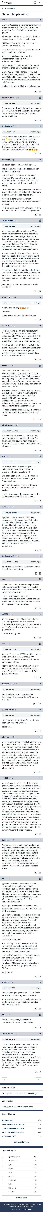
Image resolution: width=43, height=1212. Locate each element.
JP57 (3, 878)
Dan (3, 643)
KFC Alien (5, 326)
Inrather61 (6, 297)
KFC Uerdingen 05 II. (9, 1136)
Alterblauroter (8, 97)
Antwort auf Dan (9, 689)
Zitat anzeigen (35, 103)
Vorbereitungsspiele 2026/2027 (13, 1128)
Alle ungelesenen (21, 1142)
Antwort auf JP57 (9, 988)
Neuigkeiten (11, 8)
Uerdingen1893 (8, 126)
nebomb (5, 365)
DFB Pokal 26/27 (7, 1121)
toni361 (5, 778)
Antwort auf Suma (9, 649)
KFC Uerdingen (28, 1206)
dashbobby (6, 160)
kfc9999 (5, 614)
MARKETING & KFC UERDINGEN (13, 1132)
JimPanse (5, 840)
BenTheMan (7, 684)
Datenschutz (26, 1209)
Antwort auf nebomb (10, 431)
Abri (3, 20)
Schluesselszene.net (9, 1204)
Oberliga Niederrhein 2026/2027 (13, 1124)
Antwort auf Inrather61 (11, 512)
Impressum (16, 1209)
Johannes (5, 737)
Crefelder (5, 507)
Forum (4, 8)
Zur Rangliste (21, 1198)
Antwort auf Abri (9, 103)
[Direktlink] (40, 20)
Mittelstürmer (7, 220)
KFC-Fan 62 (6, 710)
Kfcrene (5, 456)
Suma (4, 579)
